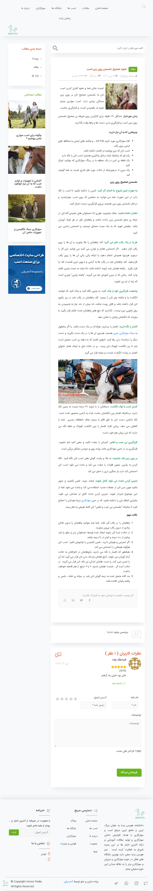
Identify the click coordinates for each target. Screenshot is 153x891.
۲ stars (61, 699)
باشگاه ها (56, 8)
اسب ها (72, 8)
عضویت (93, 844)
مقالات (85, 8)
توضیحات (136, 715)
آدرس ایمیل (100, 697)
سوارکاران (41, 8)
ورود (95, 851)
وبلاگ (73, 821)
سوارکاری (86, 500)
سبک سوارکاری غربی (124, 333)
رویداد (35, 59)
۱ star (56, 699)
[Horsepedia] (13, 30)
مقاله (132, 69)
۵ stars (75, 699)
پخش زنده (64, 18)
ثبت (14, 832)
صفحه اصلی (101, 8)
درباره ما (25, 8)
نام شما (134, 697)
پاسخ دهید (117, 683)
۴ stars (70, 699)
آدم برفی (68, 881)
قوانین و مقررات (68, 844)
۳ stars (66, 699)
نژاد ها (35, 76)
